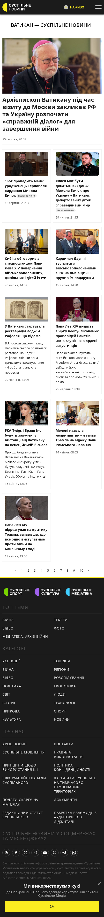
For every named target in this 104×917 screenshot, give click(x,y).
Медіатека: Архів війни (25, 636)
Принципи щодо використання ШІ (20, 767)
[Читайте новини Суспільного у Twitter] (26, 852)
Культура (11, 719)
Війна (8, 619)
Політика (11, 686)
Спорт (60, 711)
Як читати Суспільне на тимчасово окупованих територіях (75, 785)
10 (81, 570)
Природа (11, 711)
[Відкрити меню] (99, 7)
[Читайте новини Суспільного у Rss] (6, 852)
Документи (65, 799)
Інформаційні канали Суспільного (24, 780)
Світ (6, 694)
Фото (59, 628)
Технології (64, 702)
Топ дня (62, 661)
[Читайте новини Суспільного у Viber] (55, 852)
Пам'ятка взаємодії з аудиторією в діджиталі (75, 817)
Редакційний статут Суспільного (22, 815)
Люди (60, 694)
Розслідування (69, 677)
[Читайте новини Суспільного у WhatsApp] (74, 852)
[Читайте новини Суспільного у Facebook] (16, 852)
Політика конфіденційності (72, 767)
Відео (8, 628)
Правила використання (68, 754)
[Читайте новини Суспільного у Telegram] (64, 852)
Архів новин (14, 744)
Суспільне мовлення (23, 752)
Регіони (61, 669)
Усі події (11, 661)
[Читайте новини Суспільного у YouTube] (45, 852)
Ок (52, 906)
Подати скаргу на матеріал (20, 802)
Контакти (64, 744)
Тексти (61, 619)
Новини (62, 719)
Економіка (65, 686)
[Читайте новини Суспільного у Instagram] (35, 852)
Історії (8, 702)
